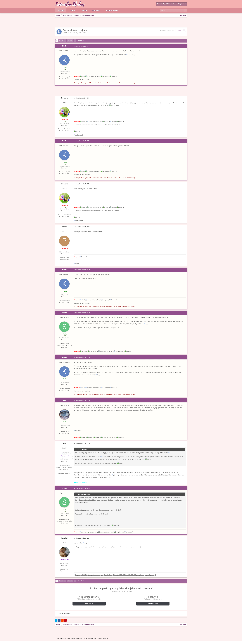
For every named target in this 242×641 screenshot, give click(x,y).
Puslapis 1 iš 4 (82, 40)
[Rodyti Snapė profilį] (64, 326)
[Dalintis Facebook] (59, 620)
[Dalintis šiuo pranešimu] (185, 46)
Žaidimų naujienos (102, 638)
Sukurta (81, 46)
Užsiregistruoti (89, 603)
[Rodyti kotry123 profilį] (64, 552)
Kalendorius (96, 10)
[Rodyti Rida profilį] (64, 453)
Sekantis (70, 40)
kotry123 (64, 538)
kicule (69, 33)
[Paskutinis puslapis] (75, 40)
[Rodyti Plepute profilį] (64, 241)
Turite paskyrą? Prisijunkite (166, 4)
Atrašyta (81, 98)
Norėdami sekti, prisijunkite (166, 30)
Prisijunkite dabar (153, 603)
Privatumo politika (60, 638)
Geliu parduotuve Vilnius (74, 638)
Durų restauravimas (90, 638)
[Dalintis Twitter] (56, 620)
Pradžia (72, 10)
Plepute (64, 227)
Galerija (84, 10)
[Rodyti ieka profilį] (64, 414)
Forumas (61, 10)
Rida (64, 443)
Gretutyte (64, 98)
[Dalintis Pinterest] (65, 620)
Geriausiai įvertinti (111, 10)
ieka (64, 400)
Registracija (182, 4)
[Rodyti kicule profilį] (59, 31)
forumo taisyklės (85, 79)
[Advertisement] (121, 22)
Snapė (64, 313)
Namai (84, 33)
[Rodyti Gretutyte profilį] (64, 112)
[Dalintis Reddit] (62, 620)
